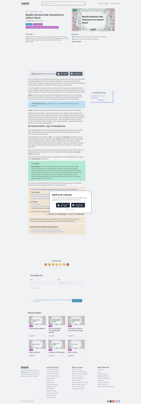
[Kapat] (90, 193)
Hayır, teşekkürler (70, 209)
